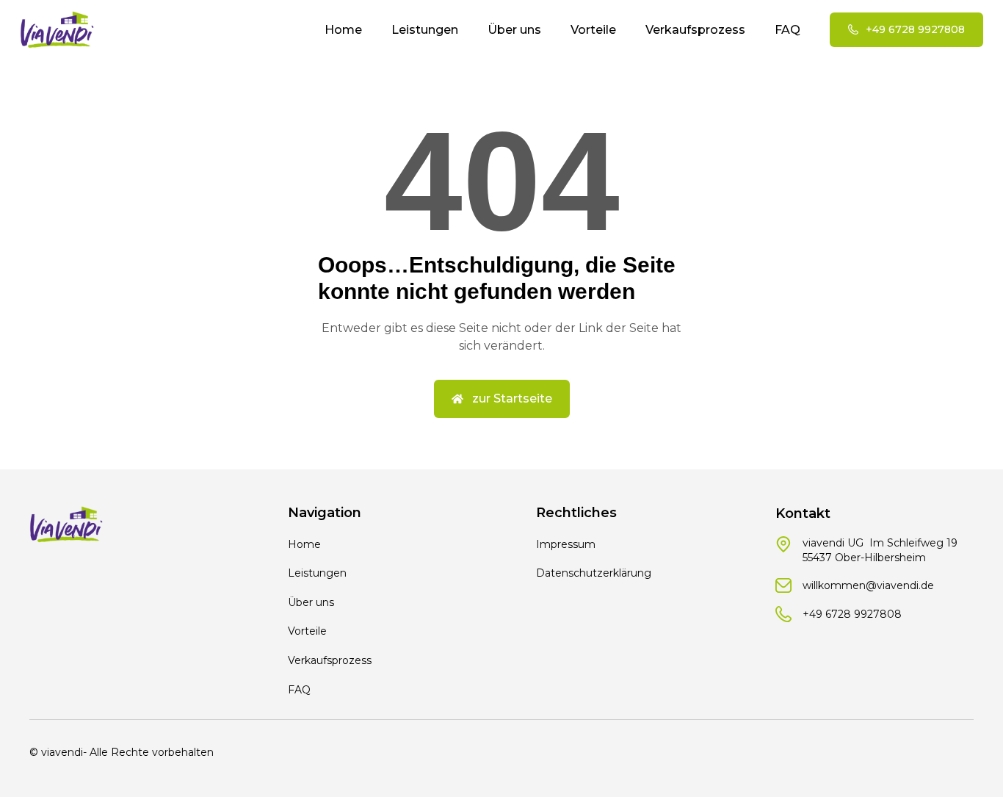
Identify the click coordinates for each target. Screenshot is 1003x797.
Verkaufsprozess (695, 30)
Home (343, 30)
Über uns (514, 30)
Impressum (565, 544)
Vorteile (593, 30)
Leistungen (424, 30)
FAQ (787, 30)
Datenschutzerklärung (593, 573)
